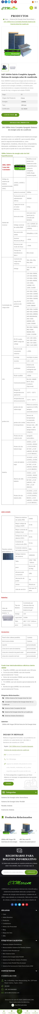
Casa (6, 19)
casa (4, 914)
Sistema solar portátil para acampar (14, 963)
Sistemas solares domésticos (14, 716)
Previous (1, 831)
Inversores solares (7, 810)
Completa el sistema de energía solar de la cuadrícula (17, 703)
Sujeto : (18, 748)
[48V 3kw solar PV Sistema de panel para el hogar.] (28, 829)
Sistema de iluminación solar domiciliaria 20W (18, 966)
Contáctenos (9, 115)
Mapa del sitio (7, 933)
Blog (4, 930)
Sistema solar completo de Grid (15, 708)
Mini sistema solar (9, 954)
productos (6, 920)
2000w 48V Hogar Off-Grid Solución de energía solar (19, 724)
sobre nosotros (8, 917)
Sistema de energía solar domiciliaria (22, 19)
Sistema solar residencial (11, 951)
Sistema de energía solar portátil (13, 802)
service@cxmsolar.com (12, 993)
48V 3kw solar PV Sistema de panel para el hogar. (27, 841)
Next (36, 831)
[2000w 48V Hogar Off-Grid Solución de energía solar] (9, 829)
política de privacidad (10, 927)
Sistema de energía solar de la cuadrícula (18, 712)
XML (4, 936)
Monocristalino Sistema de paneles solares (17, 947)
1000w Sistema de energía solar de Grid (18, 698)
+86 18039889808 (11, 989)
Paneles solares (6, 806)
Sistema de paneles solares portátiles (15, 960)
